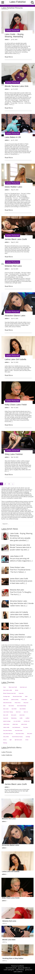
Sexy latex (25, 727)
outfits (21, 718)
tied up (4, 739)
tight (11, 739)
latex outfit (5, 715)
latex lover (18, 711)
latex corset (5, 708)
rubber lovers (24, 724)
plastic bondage (6, 721)
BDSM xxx (28, 494)
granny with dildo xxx (24, 968)
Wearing (5, 742)
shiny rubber (6, 736)
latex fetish (14, 708)
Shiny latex (29, 733)
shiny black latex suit (8, 733)
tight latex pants (18, 739)
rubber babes (6, 724)
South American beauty (17, 736)
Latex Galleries (6, 755)
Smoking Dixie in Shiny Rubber (12, 958)
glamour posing (14, 699)
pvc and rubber (17, 721)
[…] (27, 540)
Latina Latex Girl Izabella (15, 359)
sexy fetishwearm (16, 727)
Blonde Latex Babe (8, 940)
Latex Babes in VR (13, 137)
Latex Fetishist (18, 1)
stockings (28, 736)
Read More (9, 57)
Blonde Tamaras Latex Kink (16, 86)
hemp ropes (24, 699)
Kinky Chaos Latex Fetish (16, 405)
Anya (4, 687)
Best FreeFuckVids (11, 968)
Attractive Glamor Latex (15, 315)
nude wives (18, 516)
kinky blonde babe (7, 702)
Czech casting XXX (9, 970)
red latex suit (26, 721)
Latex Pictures (12, 30)
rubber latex (15, 724)
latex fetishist (23, 708)
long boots (5, 718)
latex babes (11, 705)
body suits (21, 693)
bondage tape (6, 696)
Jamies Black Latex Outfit (16, 239)
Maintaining (13, 718)
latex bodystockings (21, 705)
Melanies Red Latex (13, 266)
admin (7, 787)
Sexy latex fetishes (7, 730)
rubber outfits (6, 727)
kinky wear (26, 702)
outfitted (27, 718)
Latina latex (22, 715)
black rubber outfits (7, 690)
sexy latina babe (18, 730)
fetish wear (5, 699)
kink (31, 699)
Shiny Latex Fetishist (14, 454)
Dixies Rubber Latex (13, 187)
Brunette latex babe (17, 696)
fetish (26, 696)
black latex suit (23, 687)
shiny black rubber (20, 733)
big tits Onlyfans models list (21, 656)
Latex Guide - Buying (8, 711)
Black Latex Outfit (13, 687)
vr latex (26, 739)
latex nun (26, 711)
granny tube (28, 970)
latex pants (13, 715)
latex (4, 705)
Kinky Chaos (17, 702)
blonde (16, 690)
